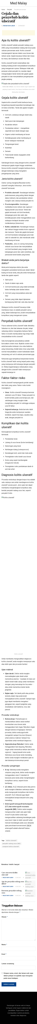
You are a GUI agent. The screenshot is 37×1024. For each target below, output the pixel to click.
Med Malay (18, 3)
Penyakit (9, 9)
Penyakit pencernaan (20, 9)
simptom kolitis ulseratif (11, 846)
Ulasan (5, 917)
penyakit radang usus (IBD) (12, 843)
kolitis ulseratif (11, 840)
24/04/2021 (18, 886)
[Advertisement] (18, 32)
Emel (4, 954)
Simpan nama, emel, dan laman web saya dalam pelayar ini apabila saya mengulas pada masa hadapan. (18, 975)
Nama (4, 945)
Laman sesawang (8, 964)
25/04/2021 (21, 25)
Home (3, 9)
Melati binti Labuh (9, 25)
